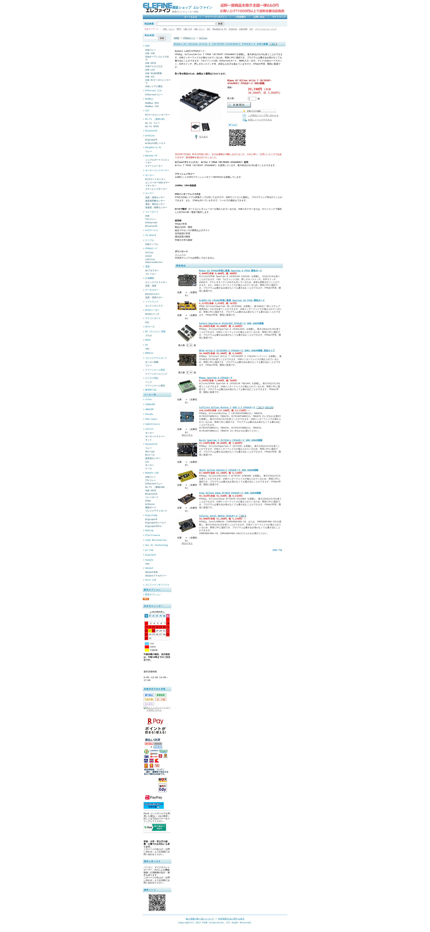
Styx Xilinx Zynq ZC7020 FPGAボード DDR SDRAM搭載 (230, 493)
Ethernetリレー (154, 94)
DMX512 (149, 353)
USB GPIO (150, 63)
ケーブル (149, 240)
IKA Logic (151, 419)
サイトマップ (279, 17)
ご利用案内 (240, 17)
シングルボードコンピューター (157, 161)
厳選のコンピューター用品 (185, 11)
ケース (148, 468)
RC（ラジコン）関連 (155, 331)
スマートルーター (154, 166)
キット (148, 440)
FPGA (148, 500)
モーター (149, 175)
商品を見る (187, 435)
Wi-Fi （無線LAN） (155, 119)
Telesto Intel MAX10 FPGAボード (219, 516)
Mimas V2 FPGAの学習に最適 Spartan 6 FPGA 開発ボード (230, 270)
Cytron (149, 429)
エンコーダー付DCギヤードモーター (157, 184)
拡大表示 (203, 136)
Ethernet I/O (153, 90)
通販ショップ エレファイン (194, 7)
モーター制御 (151, 362)
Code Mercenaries (156, 540)
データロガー (151, 290)
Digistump (151, 515)
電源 (147, 266)
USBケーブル (151, 244)
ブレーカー (150, 274)
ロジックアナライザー (156, 282)
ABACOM (149, 409)
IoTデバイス (151, 230)
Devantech (151, 444)
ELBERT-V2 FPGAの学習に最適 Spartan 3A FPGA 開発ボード (232, 300)
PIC (147, 322)
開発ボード (150, 507)
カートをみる (190, 17)
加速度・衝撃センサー (156, 207)
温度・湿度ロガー (154, 297)
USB (147, 45)
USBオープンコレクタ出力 (157, 58)
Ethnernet (151, 222)
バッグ (148, 382)
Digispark (151, 139)
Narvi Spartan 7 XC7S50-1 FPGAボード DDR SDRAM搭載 (230, 440)
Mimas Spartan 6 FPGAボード (215, 377)
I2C (208, 29)
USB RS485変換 (153, 73)
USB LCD (150, 70)
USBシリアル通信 (153, 86)
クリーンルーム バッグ (265, 29)
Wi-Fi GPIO (152, 126)
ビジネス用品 (151, 378)
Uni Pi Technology (156, 545)
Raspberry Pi (219, 29)
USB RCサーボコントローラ (158, 81)
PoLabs (149, 414)
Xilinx (149, 252)
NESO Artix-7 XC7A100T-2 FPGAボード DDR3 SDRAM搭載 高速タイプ (237, 350)
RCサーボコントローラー (157, 114)
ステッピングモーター (156, 189)
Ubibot (149, 568)
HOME (176, 38)
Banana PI (151, 155)
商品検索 (149, 23)
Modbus (149, 99)
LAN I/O (188, 29)
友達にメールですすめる (260, 120)
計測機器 (149, 278)
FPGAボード (151, 248)
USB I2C (150, 76)
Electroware (152, 535)
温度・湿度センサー (155, 197)
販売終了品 (150, 390)
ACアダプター (152, 270)
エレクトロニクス (154, 305)
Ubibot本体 (151, 572)
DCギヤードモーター (155, 179)
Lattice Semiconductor (154, 260)
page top (277, 550)
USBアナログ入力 (153, 66)
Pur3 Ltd (150, 580)
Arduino (233, 29)
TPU (147, 349)
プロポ (148, 335)
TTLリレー (150, 219)
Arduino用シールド (155, 143)
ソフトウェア (151, 301)
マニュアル (180, 254)
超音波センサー (153, 458)
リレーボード (151, 212)
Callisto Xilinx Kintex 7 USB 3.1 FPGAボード (228, 407)
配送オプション (153, 594)
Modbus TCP (152, 106)
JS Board (150, 235)
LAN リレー (199, 29)
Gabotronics (152, 424)
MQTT (179, 29)
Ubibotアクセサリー (155, 575)
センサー (149, 193)
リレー (148, 151)
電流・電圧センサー (155, 204)
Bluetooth (151, 130)
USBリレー (150, 50)
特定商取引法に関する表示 (231, 919)
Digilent (150, 555)
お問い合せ (259, 17)
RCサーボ (150, 326)
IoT (251, 29)
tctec (148, 399)
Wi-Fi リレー (152, 123)
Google (149, 560)
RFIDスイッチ (152, 314)
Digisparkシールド (155, 522)
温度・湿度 (150, 285)
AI (146, 345)
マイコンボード (153, 318)
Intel (148, 256)
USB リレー (169, 29)
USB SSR (150, 53)
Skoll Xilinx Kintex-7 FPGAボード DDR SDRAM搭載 (228, 470)
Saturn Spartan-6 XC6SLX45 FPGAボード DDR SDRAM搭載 (231, 323)
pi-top (149, 550)
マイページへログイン (216, 17)
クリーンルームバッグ (156, 374)
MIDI (148, 340)
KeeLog (149, 530)
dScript (150, 451)
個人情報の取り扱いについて (200, 919)
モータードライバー (155, 436)
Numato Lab (152, 472)
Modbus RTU (152, 103)
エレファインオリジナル (157, 584)
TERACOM (150, 404)
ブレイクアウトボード (156, 358)
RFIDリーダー (152, 310)
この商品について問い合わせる (263, 115)
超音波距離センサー (155, 200)
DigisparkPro (153, 526)
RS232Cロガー (152, 294)
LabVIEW (243, 29)
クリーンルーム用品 (155, 370)
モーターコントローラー (157, 170)
